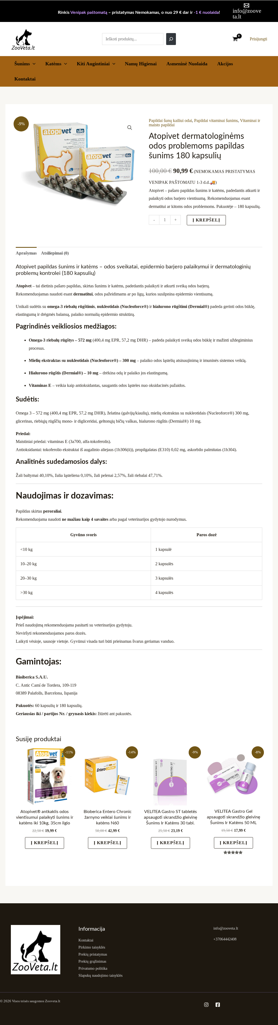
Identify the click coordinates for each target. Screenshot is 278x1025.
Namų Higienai (141, 63)
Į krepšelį (206, 220)
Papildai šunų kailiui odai (170, 120)
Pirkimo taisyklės (91, 947)
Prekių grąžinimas (92, 961)
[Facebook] (217, 1004)
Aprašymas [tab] (26, 253)
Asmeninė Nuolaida (186, 63)
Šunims (22, 63)
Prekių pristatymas (92, 954)
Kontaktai (25, 79)
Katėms (53, 63)
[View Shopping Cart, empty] (235, 38)
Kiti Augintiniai (93, 63)
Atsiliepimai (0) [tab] (55, 253)
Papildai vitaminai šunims (216, 120)
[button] (33, 63)
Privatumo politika (92, 968)
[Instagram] (206, 1004)
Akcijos (225, 63)
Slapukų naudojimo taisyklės (100, 975)
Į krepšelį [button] (44, 842)
